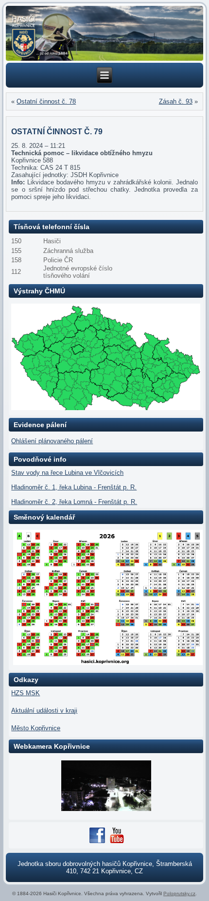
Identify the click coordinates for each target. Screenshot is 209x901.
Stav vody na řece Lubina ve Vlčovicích (67, 472)
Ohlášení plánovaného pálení (52, 441)
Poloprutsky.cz (179, 893)
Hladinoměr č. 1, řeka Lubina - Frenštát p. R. (74, 487)
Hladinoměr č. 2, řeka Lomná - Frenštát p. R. (74, 501)
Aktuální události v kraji (44, 710)
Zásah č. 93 (175, 101)
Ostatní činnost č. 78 (46, 101)
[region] (104, 33)
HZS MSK (25, 693)
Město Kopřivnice (35, 728)
